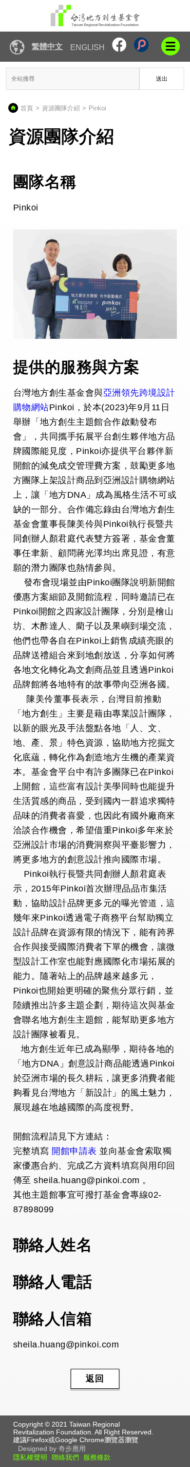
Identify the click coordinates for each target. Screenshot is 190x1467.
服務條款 (97, 1457)
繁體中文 (47, 46)
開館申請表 (74, 1151)
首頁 (26, 108)
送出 (162, 78)
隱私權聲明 (30, 1457)
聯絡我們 (65, 1457)
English (87, 47)
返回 (95, 1378)
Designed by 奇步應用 (52, 1448)
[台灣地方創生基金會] (95, 16)
